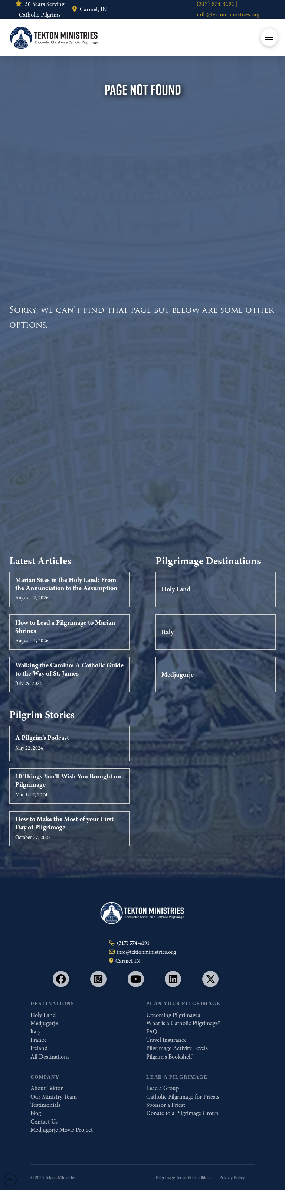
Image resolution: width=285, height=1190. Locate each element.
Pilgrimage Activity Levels (177, 1048)
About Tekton (47, 1088)
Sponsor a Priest (165, 1105)
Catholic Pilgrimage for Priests (182, 1097)
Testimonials (45, 1105)
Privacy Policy (232, 1177)
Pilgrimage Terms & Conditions (184, 1177)
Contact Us (44, 1122)
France (38, 1040)
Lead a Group (162, 1088)
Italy (35, 1031)
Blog (35, 1113)
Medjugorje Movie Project (61, 1130)
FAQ (151, 1031)
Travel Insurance (166, 1040)
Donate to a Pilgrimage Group (182, 1113)
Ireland (39, 1048)
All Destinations (49, 1057)
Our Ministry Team (53, 1097)
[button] (269, 37)
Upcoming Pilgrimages (173, 1015)
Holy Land (43, 1015)
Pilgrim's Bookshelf (169, 1057)
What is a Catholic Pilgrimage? (183, 1023)
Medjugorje (44, 1023)
